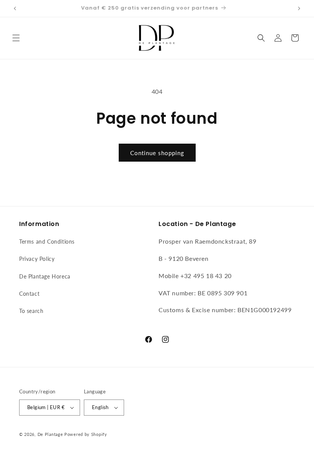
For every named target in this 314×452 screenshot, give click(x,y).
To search (31, 311)
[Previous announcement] (15, 8)
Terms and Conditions (47, 241)
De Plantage (50, 434)
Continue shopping (157, 152)
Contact (29, 293)
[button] (16, 37)
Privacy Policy (36, 258)
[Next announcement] (299, 8)
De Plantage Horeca (44, 276)
